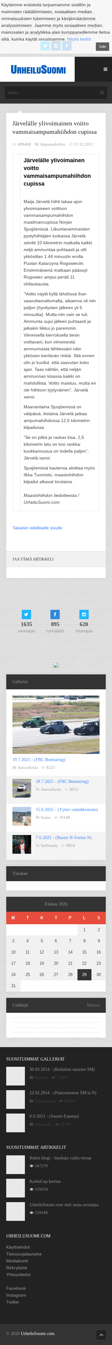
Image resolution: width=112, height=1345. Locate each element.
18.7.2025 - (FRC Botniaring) (62, 781)
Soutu (46, 817)
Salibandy (49, 845)
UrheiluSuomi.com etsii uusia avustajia (64, 1204)
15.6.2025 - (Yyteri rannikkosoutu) (67, 809)
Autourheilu (27, 767)
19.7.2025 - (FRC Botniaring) (38, 759)
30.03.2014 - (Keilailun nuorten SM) (62, 1069)
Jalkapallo (43, 1124)
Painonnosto (45, 1101)
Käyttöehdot (18, 1247)
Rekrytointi (16, 1267)
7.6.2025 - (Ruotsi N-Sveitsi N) (64, 837)
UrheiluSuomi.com (37, 1333)
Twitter (12, 1301)
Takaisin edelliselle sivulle (37, 527)
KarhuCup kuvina (45, 1181)
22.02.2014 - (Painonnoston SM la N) (63, 1092)
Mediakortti (17, 1260)
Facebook (16, 1288)
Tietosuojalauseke (24, 1253)
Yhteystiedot (18, 1274)
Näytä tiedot (79, 38)
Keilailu (41, 1077)
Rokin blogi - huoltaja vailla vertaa (60, 1158)
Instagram (16, 1295)
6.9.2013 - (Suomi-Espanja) (54, 1116)
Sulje (102, 46)
